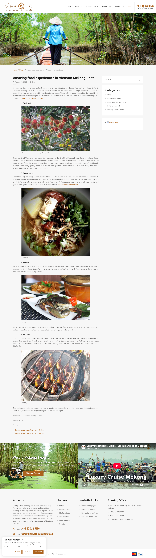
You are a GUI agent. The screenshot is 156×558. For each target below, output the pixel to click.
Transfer (62, 524)
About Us (78, 6)
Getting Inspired (113, 106)
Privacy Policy (64, 520)
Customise (16, 552)
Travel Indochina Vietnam (68, 184)
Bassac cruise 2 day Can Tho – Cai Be (29, 430)
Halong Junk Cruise (88, 509)
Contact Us (119, 6)
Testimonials (64, 517)
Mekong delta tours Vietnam (33, 98)
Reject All (27, 552)
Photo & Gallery (65, 513)
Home (69, 6)
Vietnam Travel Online (90, 517)
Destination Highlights (115, 98)
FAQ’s (61, 505)
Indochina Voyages (88, 505)
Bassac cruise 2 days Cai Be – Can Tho (29, 434)
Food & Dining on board (116, 102)
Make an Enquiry (33, 473)
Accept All (38, 552)
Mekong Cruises (91, 6)
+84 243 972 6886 (117, 512)
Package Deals (106, 6)
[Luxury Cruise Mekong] (18, 6)
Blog (129, 6)
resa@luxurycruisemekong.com (37, 534)
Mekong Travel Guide (115, 110)
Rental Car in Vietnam (89, 513)
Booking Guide (65, 509)
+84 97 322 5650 (31, 528)
